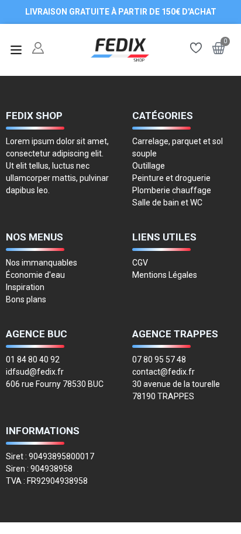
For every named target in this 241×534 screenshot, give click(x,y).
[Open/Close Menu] (16, 50)
